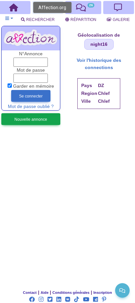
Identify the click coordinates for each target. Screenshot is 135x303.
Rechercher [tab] (40, 19)
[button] (9, 18)
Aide (44, 292)
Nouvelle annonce (30, 119)
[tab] (83, 7)
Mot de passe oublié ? (31, 106)
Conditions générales (70, 292)
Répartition (83, 19)
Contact (30, 292)
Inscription (102, 292)
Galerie (121, 19)
